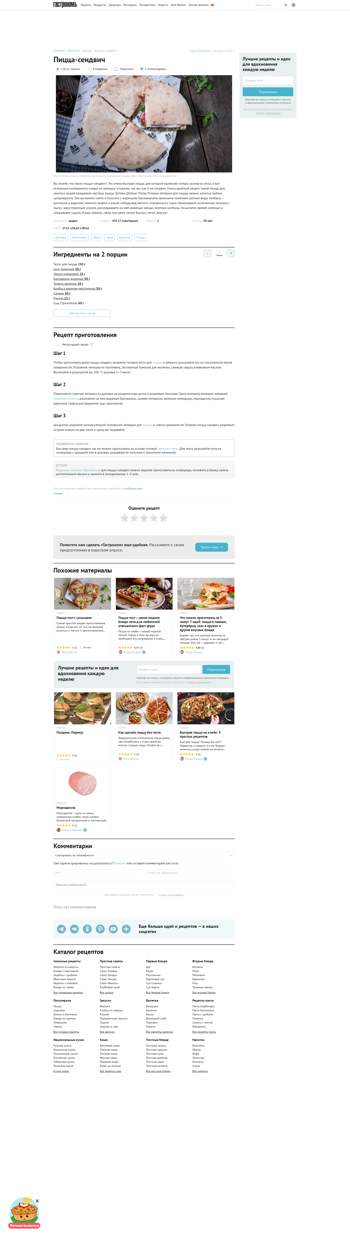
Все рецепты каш (110, 1071)
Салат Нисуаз (108, 979)
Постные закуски (156, 1049)
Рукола (61, 298)
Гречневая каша (110, 1045)
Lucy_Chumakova (200, 51)
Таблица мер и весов (82, 313)
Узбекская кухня (63, 1062)
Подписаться (216, 669)
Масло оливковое (69, 274)
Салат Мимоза (109, 983)
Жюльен (105, 1006)
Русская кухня (62, 1045)
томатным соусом (65, 398)
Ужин (109, 237)
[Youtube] (113, 929)
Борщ (149, 971)
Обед (96, 237)
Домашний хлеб (156, 1018)
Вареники (198, 979)
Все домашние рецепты (68, 992)
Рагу (195, 983)
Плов (195, 971)
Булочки (151, 1010)
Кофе (195, 1053)
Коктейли (198, 1045)
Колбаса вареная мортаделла (77, 288)
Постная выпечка (157, 1058)
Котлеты (197, 967)
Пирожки (152, 1022)
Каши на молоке (110, 1066)
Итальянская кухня (65, 1053)
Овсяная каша (108, 1049)
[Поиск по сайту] (271, 5)
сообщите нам (133, 488)
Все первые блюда (157, 992)
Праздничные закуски (114, 1018)
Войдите (120, 863)
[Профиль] (294, 5)
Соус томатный (67, 269)
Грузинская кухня (64, 1049)
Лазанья (197, 1018)
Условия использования (199, 682)
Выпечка (124, 237)
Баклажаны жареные (71, 279)
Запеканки (60, 1022)
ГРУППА (61, 728)
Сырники (59, 1010)
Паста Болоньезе (203, 1010)
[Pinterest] (100, 929)
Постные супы (154, 1053)
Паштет (104, 1022)
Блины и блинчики (65, 1014)
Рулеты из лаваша (111, 1010)
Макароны (199, 1026)
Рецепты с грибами (65, 975)
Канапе (104, 1014)
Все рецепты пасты (204, 1032)
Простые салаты (110, 967)
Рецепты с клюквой (65, 983)
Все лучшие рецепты (66, 1032)
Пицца (141, 237)
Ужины (57, 1026)
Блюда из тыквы (63, 987)
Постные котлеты (157, 1066)
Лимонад (198, 1058)
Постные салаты (156, 1045)
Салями (61, 293)
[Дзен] (126, 929)
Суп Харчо (152, 987)
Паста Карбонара (203, 1006)
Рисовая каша (108, 1053)
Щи (148, 967)
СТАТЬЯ (122, 613)
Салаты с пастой (202, 1022)
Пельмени (198, 975)
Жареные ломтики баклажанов (78, 470)
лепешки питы (168, 448)
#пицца (58, 493)
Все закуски (107, 1032)
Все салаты (106, 992)
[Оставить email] (169, 669)
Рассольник (153, 975)
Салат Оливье (108, 971)
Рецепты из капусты (65, 967)
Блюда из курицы (64, 1018)
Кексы (150, 1014)
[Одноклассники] (87, 929)
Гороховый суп (155, 979)
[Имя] (97, 872)
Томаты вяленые (68, 284)
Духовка (60, 237)
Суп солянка (153, 983)
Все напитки (200, 1071)
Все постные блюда (158, 1071)
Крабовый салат (110, 987)
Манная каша (108, 1058)
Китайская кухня (64, 1058)
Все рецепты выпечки (159, 1032)
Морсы (196, 1049)
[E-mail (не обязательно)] (190, 872)
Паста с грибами (202, 1014)
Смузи (196, 1066)
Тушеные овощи (202, 987)
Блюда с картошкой (65, 971)
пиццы (158, 362)
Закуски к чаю (109, 1026)
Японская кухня (63, 1066)
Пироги (150, 1026)
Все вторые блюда (204, 992)
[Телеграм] (61, 929)
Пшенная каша (109, 1062)
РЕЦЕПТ (61, 613)
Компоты (198, 1062)
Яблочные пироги (64, 979)
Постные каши (155, 1062)
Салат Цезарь (108, 975)
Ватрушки (152, 1006)
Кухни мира (61, 1071)
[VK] (74, 929)
